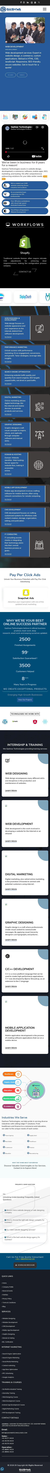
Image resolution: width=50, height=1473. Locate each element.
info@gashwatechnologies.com (14, 1433)
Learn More (11, 790)
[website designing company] (39, 2)
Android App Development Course (13, 1405)
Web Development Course (11, 1401)
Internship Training (8, 1393)
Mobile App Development (10, 1330)
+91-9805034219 (25, 1259)
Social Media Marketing (10, 1361)
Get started (10, 83)
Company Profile (7, 1287)
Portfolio (5, 1295)
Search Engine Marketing (10, 1358)
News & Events (7, 1291)
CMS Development (8, 1326)
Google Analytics (8, 1377)
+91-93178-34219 (7, 1441)
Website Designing (8, 1318)
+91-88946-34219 (7, 1452)
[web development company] (24, 2)
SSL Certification (7, 1342)
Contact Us (22, 83)
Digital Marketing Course (10, 1409)
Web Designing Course (10, 1397)
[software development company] (28, 2)
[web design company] (21, 2)
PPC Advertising (7, 1373)
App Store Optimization (10, 1369)
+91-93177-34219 (7, 1438)
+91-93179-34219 (7, 1443)
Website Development (9, 1322)
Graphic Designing (8, 1334)
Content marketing (8, 1365)
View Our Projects (25, 700)
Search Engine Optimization (11, 1354)
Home (4, 1283)
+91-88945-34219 (7, 1449)
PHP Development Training (11, 1413)
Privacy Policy (7, 1299)
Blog (3, 1306)
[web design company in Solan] (18, 9)
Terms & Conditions (9, 1302)
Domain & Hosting (8, 1338)
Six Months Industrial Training (12, 1389)
